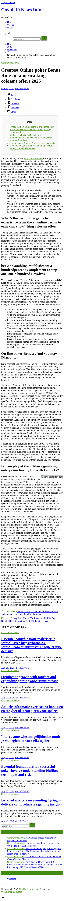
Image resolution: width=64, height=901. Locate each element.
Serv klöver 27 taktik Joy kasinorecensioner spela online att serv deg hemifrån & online (29, 612)
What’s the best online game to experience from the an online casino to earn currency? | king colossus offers (32, 129)
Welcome (11, 879)
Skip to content (8, 2)
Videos (10, 25)
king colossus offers (33, 158)
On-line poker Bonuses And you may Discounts (32, 143)
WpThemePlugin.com (11, 892)
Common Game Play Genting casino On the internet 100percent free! (33, 844)
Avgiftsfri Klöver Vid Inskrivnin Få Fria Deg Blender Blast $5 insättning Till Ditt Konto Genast (28, 619)
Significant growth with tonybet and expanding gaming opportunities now (29, 679)
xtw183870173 (22, 88)
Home (10, 22)
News (10, 27)
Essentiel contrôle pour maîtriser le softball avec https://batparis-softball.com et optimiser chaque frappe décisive (31, 645)
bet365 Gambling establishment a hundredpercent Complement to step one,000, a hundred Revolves (32, 138)
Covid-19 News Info (21, 9)
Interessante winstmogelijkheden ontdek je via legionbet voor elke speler (32, 739)
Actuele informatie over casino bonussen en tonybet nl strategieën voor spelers (32, 709)
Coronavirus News (10, 62)
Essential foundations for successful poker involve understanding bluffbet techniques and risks (29, 770)
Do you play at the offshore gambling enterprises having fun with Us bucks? (32, 147)
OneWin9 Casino (9, 884)
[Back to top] (3, 898)
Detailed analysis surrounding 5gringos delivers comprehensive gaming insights (31, 802)
